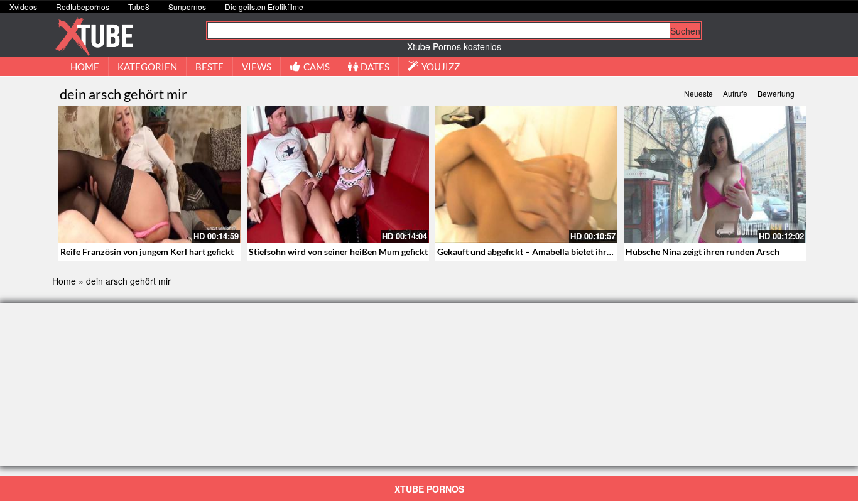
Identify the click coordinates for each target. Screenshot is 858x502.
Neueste (698, 93)
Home (64, 281)
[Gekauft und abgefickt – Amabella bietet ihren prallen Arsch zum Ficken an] (526, 174)
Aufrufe (735, 93)
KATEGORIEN (147, 66)
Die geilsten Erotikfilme (264, 6)
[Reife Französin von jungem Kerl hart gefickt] (149, 174)
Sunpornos (187, 6)
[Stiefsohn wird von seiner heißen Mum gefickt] (338, 174)
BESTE (209, 66)
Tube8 (138, 6)
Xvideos (23, 6)
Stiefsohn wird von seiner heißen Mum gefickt (338, 251)
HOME (84, 66)
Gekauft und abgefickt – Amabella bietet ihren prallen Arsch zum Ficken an (583, 251)
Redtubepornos (82, 6)
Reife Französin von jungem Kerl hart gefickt (147, 251)
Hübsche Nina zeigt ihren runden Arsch (702, 251)
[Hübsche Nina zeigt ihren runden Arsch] (715, 174)
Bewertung (776, 93)
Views (256, 66)
